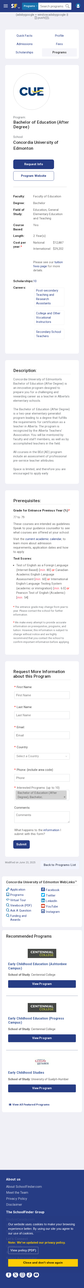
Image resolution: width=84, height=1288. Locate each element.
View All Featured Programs (29, 1104)
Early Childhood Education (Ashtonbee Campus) (37, 966)
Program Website (33, 176)
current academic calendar (43, 539)
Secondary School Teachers (48, 334)
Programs (17, 895)
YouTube (52, 906)
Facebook (52, 890)
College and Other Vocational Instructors (48, 317)
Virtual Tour (18, 900)
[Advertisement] (42, 1141)
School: (18, 137)
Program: (19, 117)
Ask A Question (20, 910)
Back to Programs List (60, 865)
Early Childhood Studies (26, 1073)
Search (67, 6)
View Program (42, 984)
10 (34, 281)
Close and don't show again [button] (43, 1262)
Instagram (53, 912)
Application (17, 889)
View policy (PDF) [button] (23, 1250)
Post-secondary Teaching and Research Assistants (47, 297)
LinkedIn (51, 901)
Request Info (33, 164)
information (51, 830)
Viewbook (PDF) (21, 905)
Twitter (50, 895)
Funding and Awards (18, 918)
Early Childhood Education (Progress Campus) (36, 1020)
